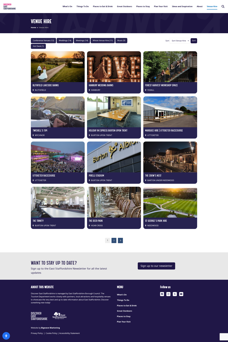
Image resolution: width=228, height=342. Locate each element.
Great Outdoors (124, 311)
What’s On (122, 294)
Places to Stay (123, 316)
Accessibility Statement (69, 333)
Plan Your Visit (124, 321)
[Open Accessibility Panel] (6, 336)
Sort (167, 40)
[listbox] (179, 41)
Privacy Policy (37, 333)
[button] (223, 6)
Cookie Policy (51, 333)
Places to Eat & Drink (127, 305)
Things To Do (123, 300)
